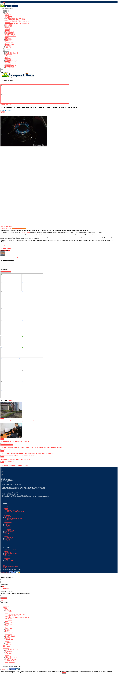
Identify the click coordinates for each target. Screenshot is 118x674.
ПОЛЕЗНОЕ (8, 62)
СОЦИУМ (7, 28)
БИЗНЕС (7, 35)
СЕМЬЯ (7, 44)
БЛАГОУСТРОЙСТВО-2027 (14, 21)
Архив (4, 567)
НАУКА (7, 42)
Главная (2, 104)
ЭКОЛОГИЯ (8, 46)
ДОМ (6, 46)
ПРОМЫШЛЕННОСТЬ (10, 33)
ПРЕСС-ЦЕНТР (6, 50)
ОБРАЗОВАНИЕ (8, 40)
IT (5, 41)
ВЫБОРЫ (10, 17)
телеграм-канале (26, 232)
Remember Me (5, 584)
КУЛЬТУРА (7, 20)
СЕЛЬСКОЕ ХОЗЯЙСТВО (10, 36)
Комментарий (4, 269)
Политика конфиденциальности (10, 566)
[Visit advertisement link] (34, 93)
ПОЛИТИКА (8, 14)
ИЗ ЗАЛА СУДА (8, 25)
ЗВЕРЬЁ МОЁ (8, 57)
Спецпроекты (6, 51)
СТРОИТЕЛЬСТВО (9, 44)
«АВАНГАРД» (11, 31)
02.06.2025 (2, 111)
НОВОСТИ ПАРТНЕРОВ (10, 64)
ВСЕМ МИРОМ (8, 56)
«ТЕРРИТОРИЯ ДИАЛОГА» (11, 53)
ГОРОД (7, 18)
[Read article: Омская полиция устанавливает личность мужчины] (59, 430)
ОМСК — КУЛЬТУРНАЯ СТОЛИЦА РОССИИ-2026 (19, 23)
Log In (1, 600)
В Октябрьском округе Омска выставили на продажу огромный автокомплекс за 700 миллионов (27, 453)
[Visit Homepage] (9, 7)
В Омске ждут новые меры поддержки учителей (14, 465)
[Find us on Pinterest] (0, 9)
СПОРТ (7, 31)
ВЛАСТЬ (7, 13)
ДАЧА (6, 55)
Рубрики (5, 13)
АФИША (7, 53)
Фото (4, 48)
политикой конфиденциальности (53, 672)
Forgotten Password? (5, 588)
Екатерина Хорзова (6, 110)
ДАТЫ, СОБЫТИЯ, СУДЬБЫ (11, 61)
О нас (4, 2)
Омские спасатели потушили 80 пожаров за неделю (15, 258)
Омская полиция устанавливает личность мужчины (14, 441)
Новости (5, 11)
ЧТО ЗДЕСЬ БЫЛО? (10, 67)
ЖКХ (6, 37)
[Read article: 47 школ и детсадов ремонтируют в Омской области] (59, 455)
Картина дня (6, 10)
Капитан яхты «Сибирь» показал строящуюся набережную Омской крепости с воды (23, 421)
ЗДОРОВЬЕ (8, 38)
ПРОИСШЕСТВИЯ (9, 23)
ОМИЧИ (7, 61)
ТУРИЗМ (7, 58)
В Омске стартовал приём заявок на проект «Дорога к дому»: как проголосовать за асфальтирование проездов (31, 447)
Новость (6, 245)
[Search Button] (0, 68)
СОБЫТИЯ (7, 27)
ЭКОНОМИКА (8, 32)
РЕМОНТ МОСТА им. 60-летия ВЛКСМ (16, 18)
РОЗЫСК (10, 24)
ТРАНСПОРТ (8, 49)
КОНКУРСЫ (8, 59)
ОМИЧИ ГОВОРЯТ (9, 65)
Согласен (64, 672)
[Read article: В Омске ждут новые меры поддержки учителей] (59, 461)
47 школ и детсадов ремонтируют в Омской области (15, 459)
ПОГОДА (7, 26)
